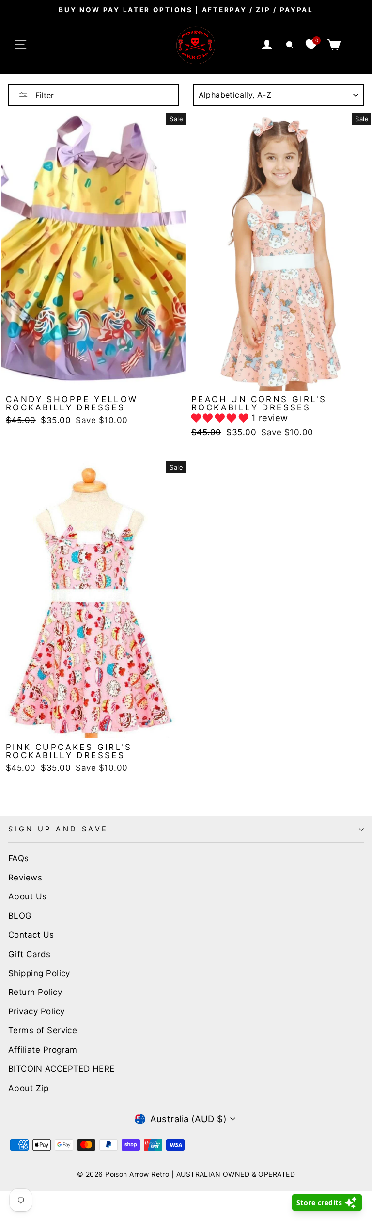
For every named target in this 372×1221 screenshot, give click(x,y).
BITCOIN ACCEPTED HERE (61, 1069)
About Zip (28, 1088)
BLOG (20, 916)
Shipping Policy (39, 973)
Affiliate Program (43, 1050)
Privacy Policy (36, 1011)
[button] (221, 417)
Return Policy (35, 992)
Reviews (25, 877)
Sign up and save (58, 829)
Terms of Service (42, 1030)
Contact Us (31, 935)
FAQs (18, 858)
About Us (27, 896)
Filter (43, 95)
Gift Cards (29, 954)
